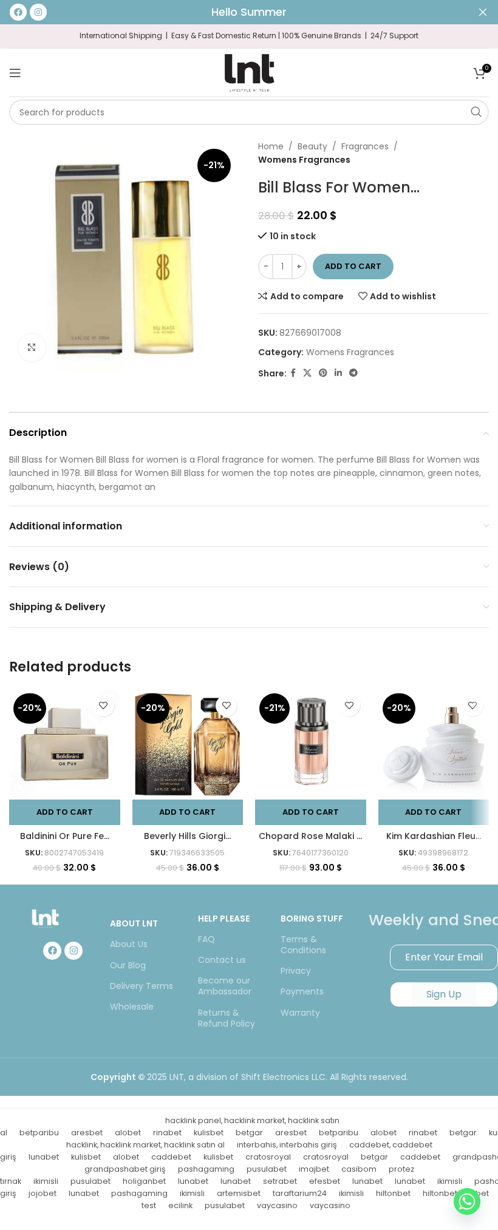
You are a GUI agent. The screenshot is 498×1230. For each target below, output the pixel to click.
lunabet (44, 1157)
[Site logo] (249, 72)
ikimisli (45, 1181)
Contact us (222, 960)
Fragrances (365, 146)
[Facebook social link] (293, 373)
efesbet (324, 1181)
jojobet (42, 1193)
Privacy (296, 971)
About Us (129, 944)
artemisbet (239, 1193)
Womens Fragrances (304, 160)
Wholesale (132, 1007)
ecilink (180, 1205)
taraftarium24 (300, 1193)
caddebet (171, 1157)
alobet (128, 1132)
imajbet (314, 1169)
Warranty (300, 1013)
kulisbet (208, 1132)
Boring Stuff (312, 918)
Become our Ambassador (224, 985)
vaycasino (277, 1205)
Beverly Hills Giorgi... (187, 836)
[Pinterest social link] (323, 373)
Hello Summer (249, 11)
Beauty (312, 146)
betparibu (39, 1132)
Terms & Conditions (303, 944)
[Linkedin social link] (338, 373)
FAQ (206, 939)
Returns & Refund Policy (226, 1018)
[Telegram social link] (353, 373)
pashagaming (206, 1169)
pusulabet (267, 1169)
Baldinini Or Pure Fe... (64, 836)
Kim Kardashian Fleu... (433, 836)
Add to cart (353, 266)
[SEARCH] (476, 112)
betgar (249, 1132)
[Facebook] (52, 951)
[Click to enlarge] (32, 347)
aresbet (87, 1132)
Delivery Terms (141, 986)
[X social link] (307, 373)
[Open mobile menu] (15, 73)
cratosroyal (268, 1157)
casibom (359, 1169)
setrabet (280, 1181)
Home (271, 146)
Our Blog (128, 965)
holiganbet (144, 1181)
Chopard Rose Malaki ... (310, 836)
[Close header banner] (483, 12)
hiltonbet (393, 1193)
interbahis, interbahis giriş (287, 1145)
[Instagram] (73, 951)
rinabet (167, 1132)
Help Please (224, 918)
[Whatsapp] (467, 1201)
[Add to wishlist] (103, 705)
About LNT (134, 923)
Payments (302, 991)
